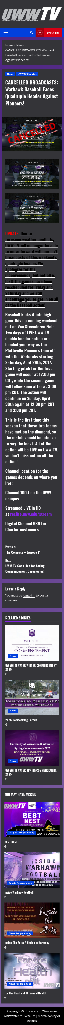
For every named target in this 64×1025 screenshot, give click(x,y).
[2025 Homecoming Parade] (32, 697)
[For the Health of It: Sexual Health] (32, 971)
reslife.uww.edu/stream (31, 514)
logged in (29, 595)
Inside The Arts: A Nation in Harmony (26, 943)
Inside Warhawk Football (18, 892)
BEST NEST (11, 842)
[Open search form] (31, 32)
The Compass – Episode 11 (22, 549)
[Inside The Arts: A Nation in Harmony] (32, 920)
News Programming (20, 933)
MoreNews (45, 1016)
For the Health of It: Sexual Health (25, 993)
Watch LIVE (53, 32)
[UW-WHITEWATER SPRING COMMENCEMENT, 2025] (32, 748)
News (10, 74)
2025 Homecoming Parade (21, 720)
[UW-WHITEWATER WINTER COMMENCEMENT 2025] (32, 643)
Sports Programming (21, 883)
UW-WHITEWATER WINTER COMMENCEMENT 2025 (31, 667)
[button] (5, 32)
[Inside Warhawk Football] (32, 870)
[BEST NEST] (32, 819)
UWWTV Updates (27, 74)
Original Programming (21, 832)
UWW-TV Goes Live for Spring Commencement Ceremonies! (25, 565)
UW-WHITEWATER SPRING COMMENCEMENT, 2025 (31, 772)
